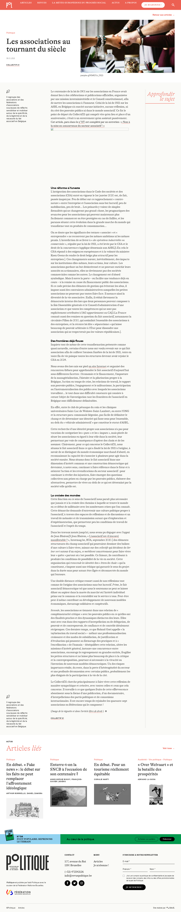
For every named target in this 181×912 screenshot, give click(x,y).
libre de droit (95, 711)
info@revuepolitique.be (78, 875)
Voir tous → (169, 748)
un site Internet (97, 366)
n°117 (81, 122)
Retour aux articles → (164, 15)
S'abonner (167, 839)
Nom (152, 869)
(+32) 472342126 (74, 871)
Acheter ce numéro (146, 839)
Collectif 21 (13, 65)
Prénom (127, 869)
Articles (98, 861)
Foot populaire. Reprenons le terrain (34, 839)
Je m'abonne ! (153, 5)
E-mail (126, 861)
